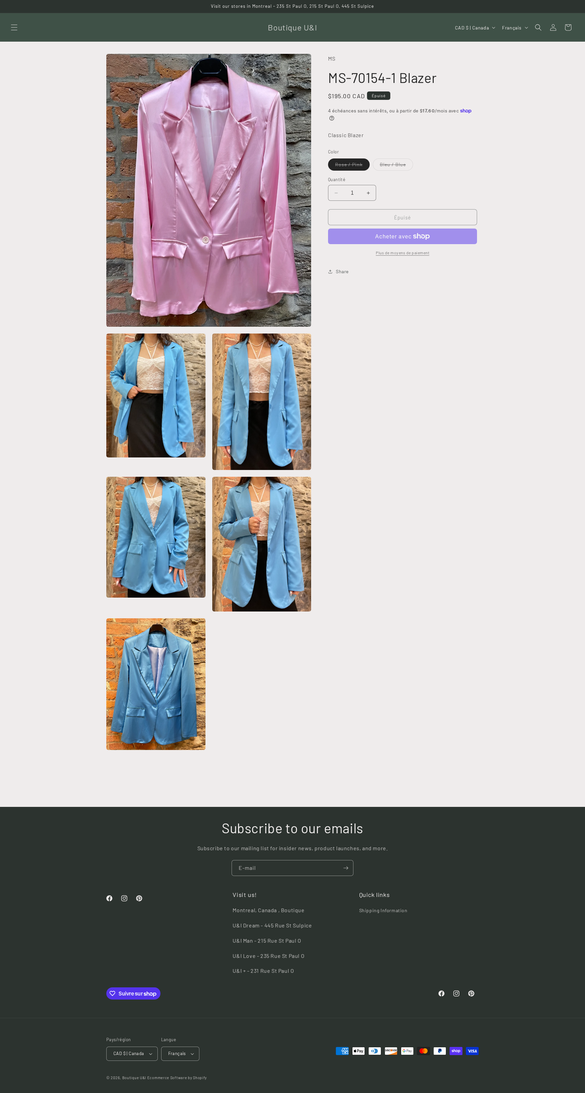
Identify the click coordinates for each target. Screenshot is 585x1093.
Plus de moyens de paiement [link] (402, 252)
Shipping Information (383, 910)
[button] (14, 27)
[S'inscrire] (345, 868)
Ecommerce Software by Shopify (177, 1077)
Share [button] (342, 272)
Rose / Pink (352, 166)
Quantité (336, 179)
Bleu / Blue (396, 166)
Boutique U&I (134, 1077)
